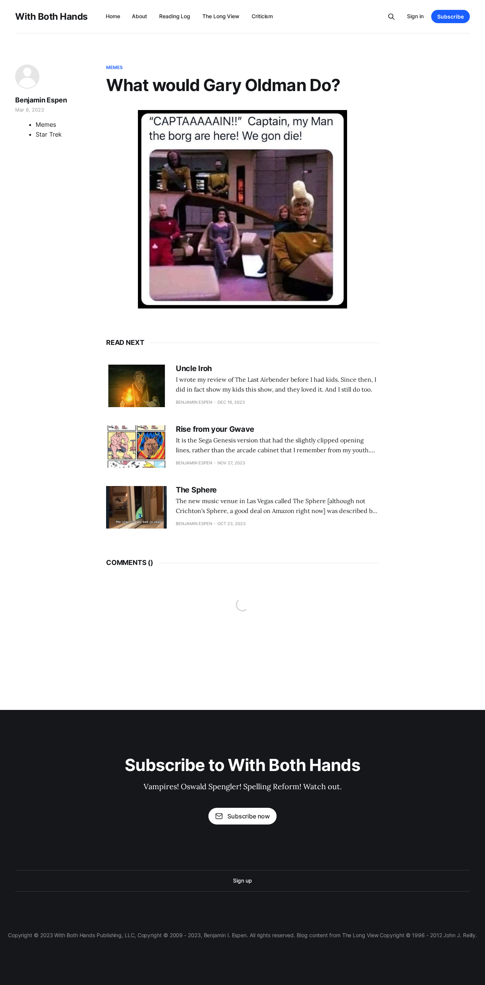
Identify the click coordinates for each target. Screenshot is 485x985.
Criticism (262, 16)
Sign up (242, 880)
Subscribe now (248, 816)
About (139, 16)
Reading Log (174, 16)
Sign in (415, 16)
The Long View (220, 16)
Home (113, 16)
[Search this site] (391, 16)
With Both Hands (51, 16)
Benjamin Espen (41, 100)
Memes (114, 67)
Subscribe (450, 16)
